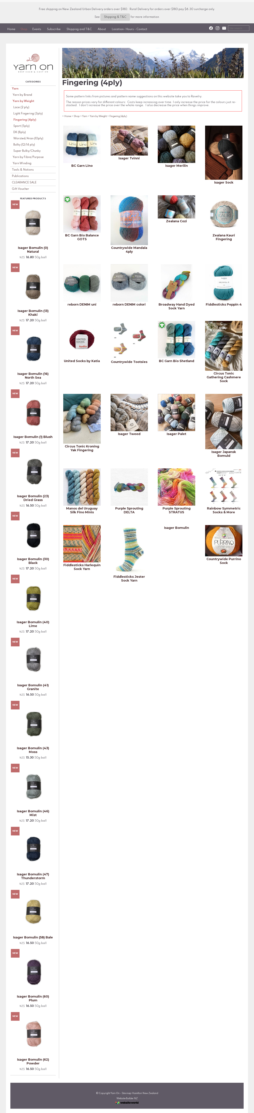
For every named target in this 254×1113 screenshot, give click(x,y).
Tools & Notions (23, 169)
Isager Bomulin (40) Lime (33, 624)
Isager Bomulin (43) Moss (33, 750)
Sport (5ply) (21, 126)
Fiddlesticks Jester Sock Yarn (129, 578)
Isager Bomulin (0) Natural (33, 250)
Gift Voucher (20, 189)
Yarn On (115, 1093)
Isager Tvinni (129, 158)
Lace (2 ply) (21, 107)
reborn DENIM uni (82, 304)
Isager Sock (223, 182)
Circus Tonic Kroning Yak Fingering (82, 448)
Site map (126, 1093)
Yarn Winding (22, 163)
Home (11, 29)
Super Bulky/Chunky (27, 150)
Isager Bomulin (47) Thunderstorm (33, 876)
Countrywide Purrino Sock (223, 561)
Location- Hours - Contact (129, 29)
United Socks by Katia (82, 361)
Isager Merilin (176, 166)
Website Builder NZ (127, 1098)
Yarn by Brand (22, 94)
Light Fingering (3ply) (28, 113)
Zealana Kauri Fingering (224, 237)
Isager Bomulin (176, 528)
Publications (20, 176)
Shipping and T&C (79, 29)
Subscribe (54, 29)
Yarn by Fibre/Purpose (28, 157)
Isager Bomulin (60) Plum (33, 998)
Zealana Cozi (176, 221)
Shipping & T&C (115, 17)
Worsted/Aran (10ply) (28, 138)
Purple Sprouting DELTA (129, 510)
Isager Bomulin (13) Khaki (33, 313)
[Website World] (127, 1105)
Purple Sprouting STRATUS (177, 510)
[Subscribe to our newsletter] (224, 28)
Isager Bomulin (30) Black (33, 561)
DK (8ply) (19, 132)
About (102, 29)
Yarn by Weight (23, 101)
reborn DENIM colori (129, 304)
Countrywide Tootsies (129, 362)
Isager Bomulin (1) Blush (33, 437)
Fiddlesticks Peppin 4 (224, 304)
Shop (23, 29)
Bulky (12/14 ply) (24, 144)
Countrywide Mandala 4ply (129, 250)
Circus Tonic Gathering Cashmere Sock (224, 377)
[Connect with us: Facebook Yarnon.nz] (211, 28)
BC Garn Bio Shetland (176, 361)
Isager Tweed (129, 434)
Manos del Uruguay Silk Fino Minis (82, 510)
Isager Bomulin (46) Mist (33, 813)
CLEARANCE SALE (24, 182)
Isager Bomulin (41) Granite (33, 687)
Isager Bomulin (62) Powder (33, 1061)
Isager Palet (176, 434)
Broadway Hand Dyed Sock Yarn (177, 306)
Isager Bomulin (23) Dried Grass (33, 498)
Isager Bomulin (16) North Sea (33, 376)
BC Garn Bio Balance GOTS (82, 237)
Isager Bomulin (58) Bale (33, 937)
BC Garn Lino (82, 166)
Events (36, 29)
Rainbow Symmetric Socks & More (224, 510)
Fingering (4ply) (24, 119)
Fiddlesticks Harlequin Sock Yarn (82, 567)
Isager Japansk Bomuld (223, 454)
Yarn (15, 88)
